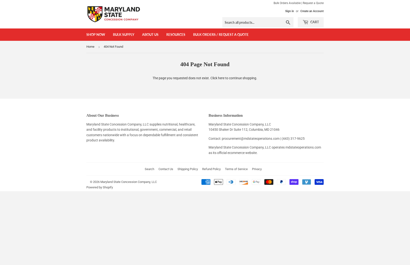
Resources (175, 35)
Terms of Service (236, 169)
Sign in (289, 11)
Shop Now (95, 35)
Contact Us (165, 169)
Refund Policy (211, 169)
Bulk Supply (123, 35)
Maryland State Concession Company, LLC (128, 182)
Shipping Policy (187, 169)
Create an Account (312, 11)
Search (149, 169)
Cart (314, 22)
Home (90, 46)
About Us (150, 35)
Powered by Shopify (99, 187)
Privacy (257, 169)
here (221, 78)
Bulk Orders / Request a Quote (221, 35)
